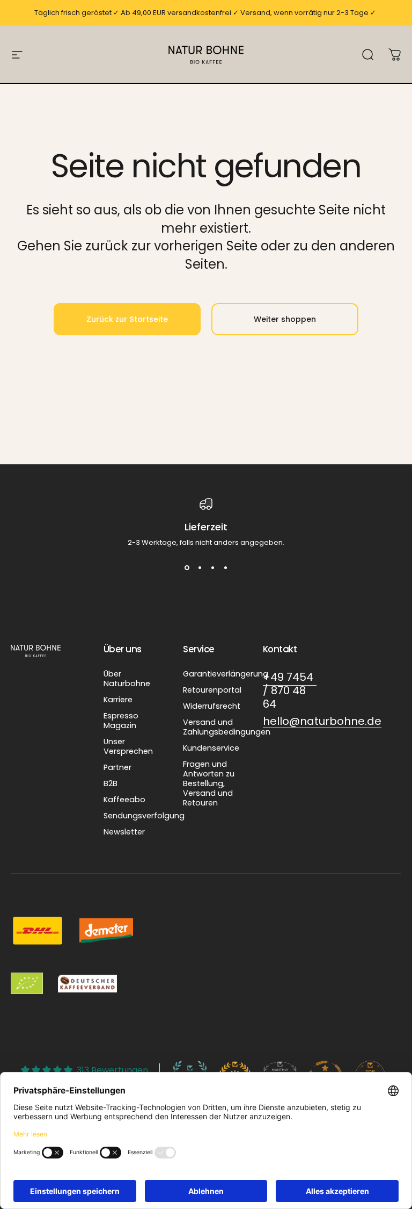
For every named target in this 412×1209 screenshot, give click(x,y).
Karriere (118, 699)
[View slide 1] (186, 567)
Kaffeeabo (124, 799)
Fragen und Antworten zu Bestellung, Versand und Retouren (208, 783)
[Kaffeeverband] (87, 983)
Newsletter (124, 832)
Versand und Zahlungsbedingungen (226, 727)
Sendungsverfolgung (144, 816)
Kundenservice (211, 748)
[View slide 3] (212, 567)
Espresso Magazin (121, 720)
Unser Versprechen (128, 746)
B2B (110, 783)
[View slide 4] (225, 567)
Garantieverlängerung (225, 674)
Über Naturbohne (127, 678)
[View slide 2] (199, 567)
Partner (117, 767)
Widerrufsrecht (211, 706)
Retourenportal (212, 690)
